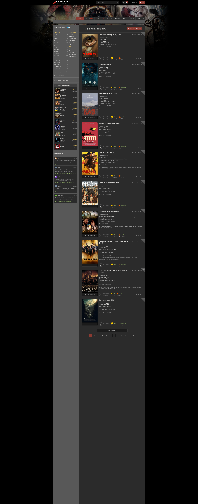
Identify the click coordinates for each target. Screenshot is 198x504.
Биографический (119, 159)
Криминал (56, 58)
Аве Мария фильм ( (106, 94)
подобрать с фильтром (134, 28)
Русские (56, 44)
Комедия (56, 49)
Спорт (55, 34)
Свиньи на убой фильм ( (107, 123)
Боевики (56, 47)
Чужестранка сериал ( (107, 211)
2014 (116, 211)
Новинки (89, 18)
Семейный (56, 53)
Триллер (56, 51)
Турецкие (71, 36)
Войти (142, 2)
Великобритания (108, 68)
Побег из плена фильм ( (107, 182)
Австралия (106, 304)
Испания (106, 98)
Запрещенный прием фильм (64, 201)
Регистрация (133, 2)
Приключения (57, 66)
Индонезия (106, 277)
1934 (111, 153)
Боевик (104, 188)
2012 (101, 243)
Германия (71, 44)
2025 (118, 35)
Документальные (58, 70)
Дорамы (125, 18)
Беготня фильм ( (105, 300)
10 (125, 335)
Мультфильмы (72, 56)
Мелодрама (57, 64)
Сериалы (117, 18)
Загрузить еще (112, 330)
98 (133, 335)
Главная (80, 18)
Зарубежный (124, 218)
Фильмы (109, 18)
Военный (105, 159)
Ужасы (55, 40)
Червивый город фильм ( (108, 35)
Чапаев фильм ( (104, 153)
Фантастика (113, 218)
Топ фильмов (140, 18)
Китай (105, 186)
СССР (105, 157)
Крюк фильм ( (104, 64)
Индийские (72, 40)
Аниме (132, 18)
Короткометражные (59, 71)
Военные (56, 55)
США (105, 39)
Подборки (100, 18)
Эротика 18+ (57, 60)
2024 (114, 94)
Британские (72, 42)
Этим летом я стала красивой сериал (67, 164)
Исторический (111, 159)
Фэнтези (56, 46)
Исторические (57, 68)
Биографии (57, 62)
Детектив (56, 57)
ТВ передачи (72, 54)
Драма (55, 38)
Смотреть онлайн (90, 58)
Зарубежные (72, 38)
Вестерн (56, 42)
